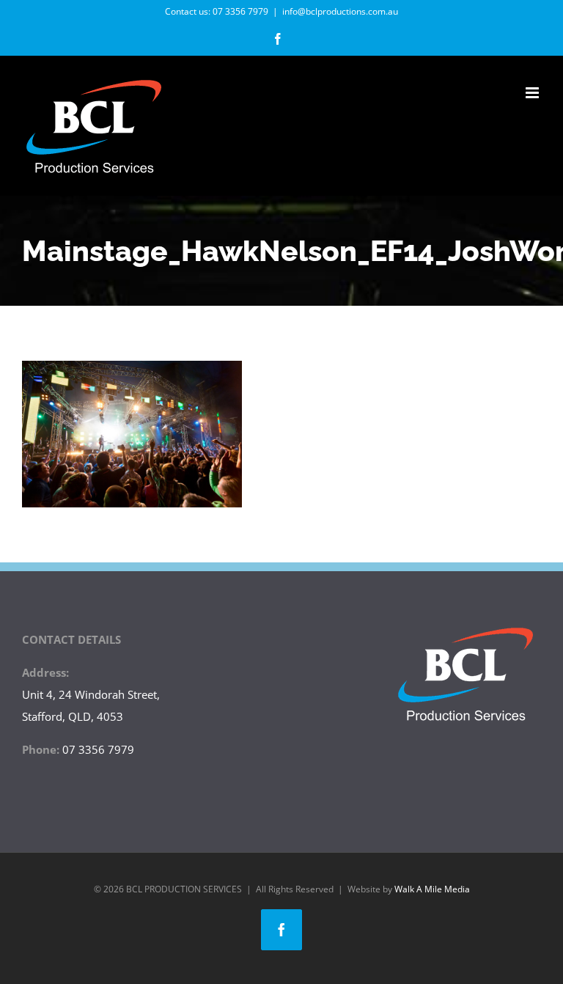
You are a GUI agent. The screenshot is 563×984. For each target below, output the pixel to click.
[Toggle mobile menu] (533, 92)
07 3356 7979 (240, 11)
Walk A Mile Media (432, 889)
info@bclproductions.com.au (340, 11)
